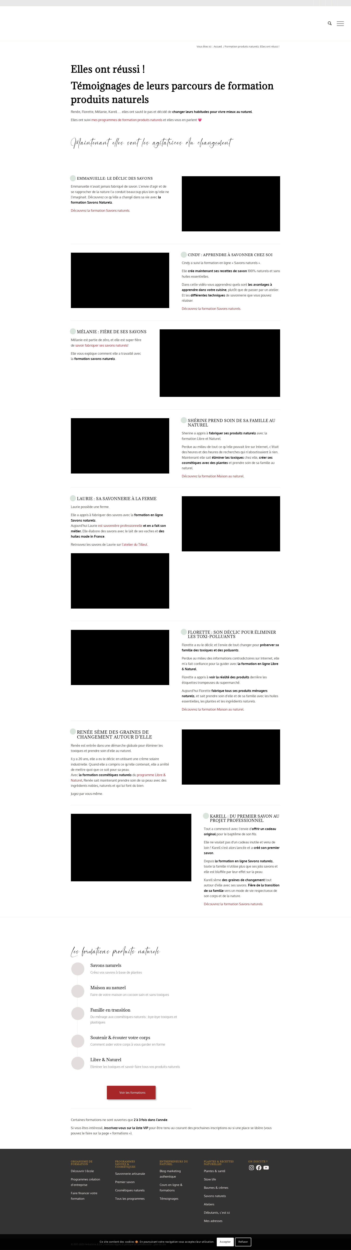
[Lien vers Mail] (335, 3)
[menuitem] (329, 23)
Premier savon (125, 1182)
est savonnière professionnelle (120, 526)
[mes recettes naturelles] (7, 23)
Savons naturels (215, 1196)
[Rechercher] (329, 23)
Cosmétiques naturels (130, 1190)
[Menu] (339, 23)
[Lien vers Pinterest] (322, 3)
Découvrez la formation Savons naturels (100, 210)
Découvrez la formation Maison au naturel (212, 476)
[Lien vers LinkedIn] (341, 3)
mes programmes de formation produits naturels (126, 120)
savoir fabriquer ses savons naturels (101, 345)
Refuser (243, 1242)
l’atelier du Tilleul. (135, 544)
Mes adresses (213, 1221)
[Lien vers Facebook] (316, 3)
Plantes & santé (214, 1171)
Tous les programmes (130, 1199)
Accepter (225, 1242)
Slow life (210, 1179)
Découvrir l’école (82, 1171)
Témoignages (169, 1199)
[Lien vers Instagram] (310, 3)
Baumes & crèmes (216, 1188)
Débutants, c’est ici (217, 1213)
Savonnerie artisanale (130, 1174)
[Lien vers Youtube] (329, 3)
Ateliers (209, 1204)
